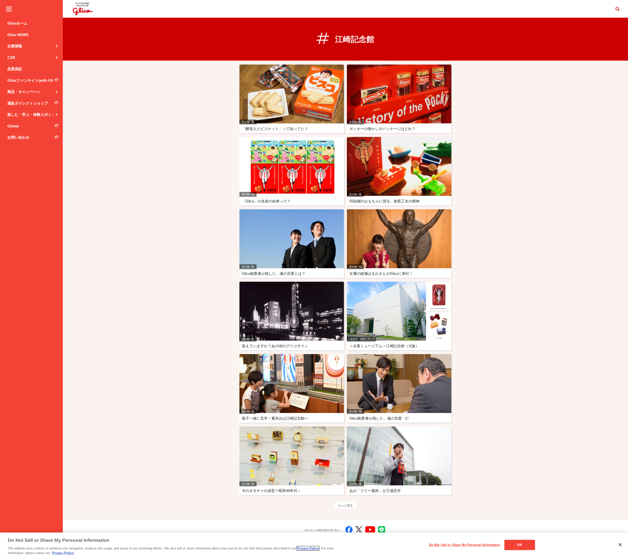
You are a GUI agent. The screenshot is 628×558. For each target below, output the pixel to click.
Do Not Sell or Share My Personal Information (464, 545)
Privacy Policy (308, 548)
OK (519, 545)
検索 (617, 8)
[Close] (620, 544)
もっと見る (345, 505)
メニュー (9, 9)
